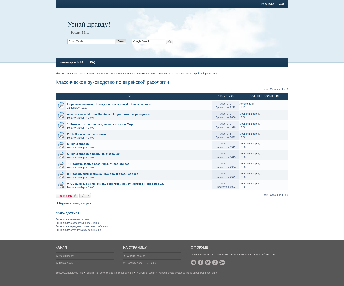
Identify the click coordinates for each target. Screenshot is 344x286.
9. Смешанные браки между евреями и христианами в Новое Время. (115, 183)
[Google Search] (169, 41)
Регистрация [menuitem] (268, 3)
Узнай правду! (88, 24)
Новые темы (66, 263)
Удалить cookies (136, 256)
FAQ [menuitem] (92, 62)
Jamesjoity (73, 107)
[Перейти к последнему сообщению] (253, 104)
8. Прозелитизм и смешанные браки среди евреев (102, 173)
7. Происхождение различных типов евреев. (98, 163)
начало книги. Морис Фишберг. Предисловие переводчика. (109, 114)
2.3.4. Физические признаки (86, 134)
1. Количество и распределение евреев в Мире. (101, 124)
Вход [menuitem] (281, 3)
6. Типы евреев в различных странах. (93, 153)
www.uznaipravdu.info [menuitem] (72, 62)
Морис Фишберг (76, 117)
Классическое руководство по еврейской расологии (112, 82)
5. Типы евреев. (78, 143)
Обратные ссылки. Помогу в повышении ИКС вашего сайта (109, 104)
